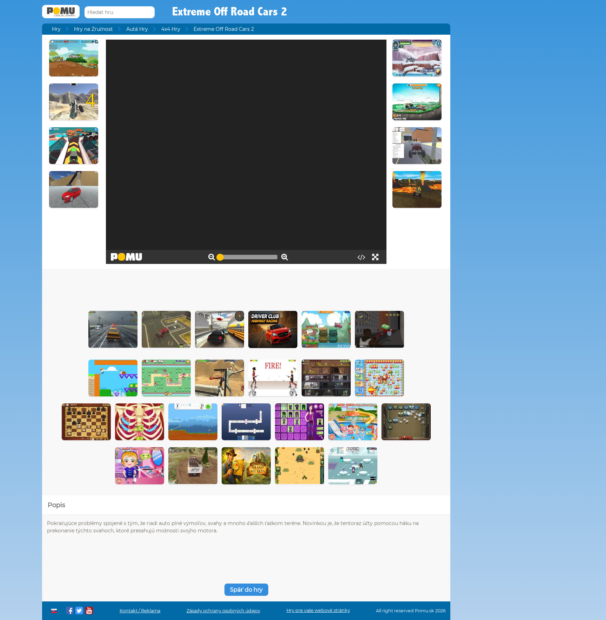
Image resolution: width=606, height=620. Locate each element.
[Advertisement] (246, 288)
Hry (56, 29)
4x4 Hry (170, 29)
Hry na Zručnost (93, 29)
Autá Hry (137, 29)
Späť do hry (246, 589)
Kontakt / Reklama (140, 610)
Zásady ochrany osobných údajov (223, 610)
